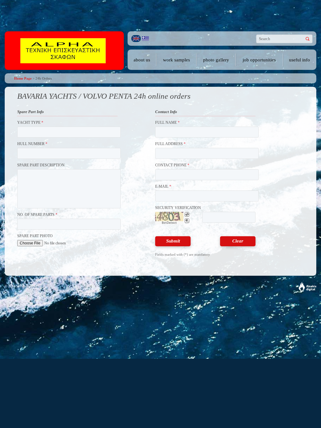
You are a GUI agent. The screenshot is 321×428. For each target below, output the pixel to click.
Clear (237, 240)
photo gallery (216, 59)
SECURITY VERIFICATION (178, 208)
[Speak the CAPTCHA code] (187, 220)
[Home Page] (63, 50)
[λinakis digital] (307, 286)
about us (142, 59)
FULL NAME (167, 122)
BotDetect (169, 222)
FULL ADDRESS (170, 144)
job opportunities (259, 59)
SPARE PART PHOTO (35, 236)
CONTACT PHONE (172, 165)
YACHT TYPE (30, 122)
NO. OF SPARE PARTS (37, 214)
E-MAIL (163, 186)
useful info (299, 59)
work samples (176, 59)
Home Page (23, 78)
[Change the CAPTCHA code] (187, 214)
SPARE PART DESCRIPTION (41, 165)
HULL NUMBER (32, 144)
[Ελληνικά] (145, 38)
